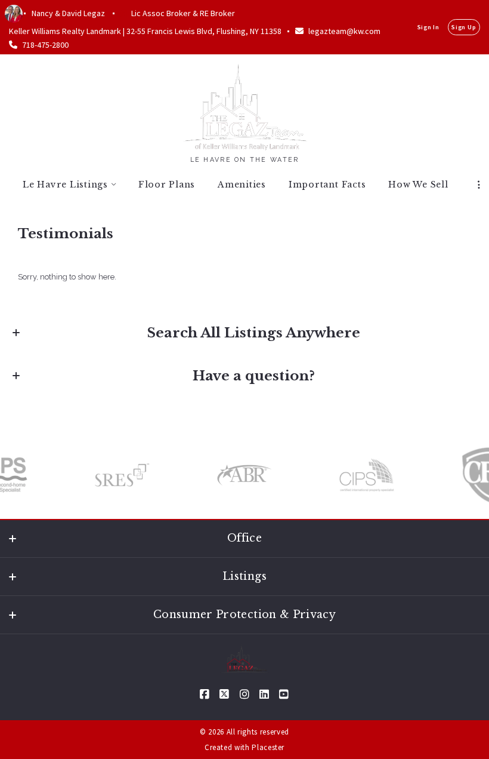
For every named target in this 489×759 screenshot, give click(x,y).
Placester (268, 747)
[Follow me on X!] (224, 694)
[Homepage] (245, 105)
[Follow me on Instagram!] (244, 694)
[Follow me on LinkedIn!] (264, 694)
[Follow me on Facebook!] (205, 694)
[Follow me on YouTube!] (283, 694)
